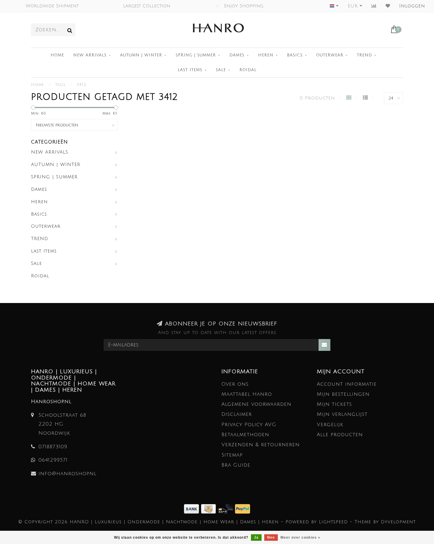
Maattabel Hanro (246, 394)
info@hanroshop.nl (67, 473)
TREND (364, 55)
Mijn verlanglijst (342, 414)
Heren (265, 55)
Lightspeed (333, 521)
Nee (271, 537)
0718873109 (52, 446)
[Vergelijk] (374, 6)
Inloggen (412, 6)
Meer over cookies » (300, 537)
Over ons (235, 384)
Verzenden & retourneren (260, 444)
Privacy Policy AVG (248, 424)
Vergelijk (330, 424)
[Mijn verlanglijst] (388, 6)
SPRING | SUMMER (196, 55)
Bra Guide (235, 465)
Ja (256, 537)
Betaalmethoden (245, 434)
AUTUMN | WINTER (141, 55)
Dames (236, 55)
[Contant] (209, 508)
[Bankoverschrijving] (192, 508)
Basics (295, 55)
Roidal (248, 70)
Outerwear (329, 55)
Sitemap (232, 455)
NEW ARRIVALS (90, 55)
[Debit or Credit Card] (226, 508)
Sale (221, 70)
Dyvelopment (398, 521)
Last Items (190, 70)
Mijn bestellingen (343, 394)
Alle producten (340, 434)
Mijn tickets (334, 404)
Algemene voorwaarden (256, 404)
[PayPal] (242, 508)
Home (57, 55)
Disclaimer (236, 414)
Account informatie (347, 384)
